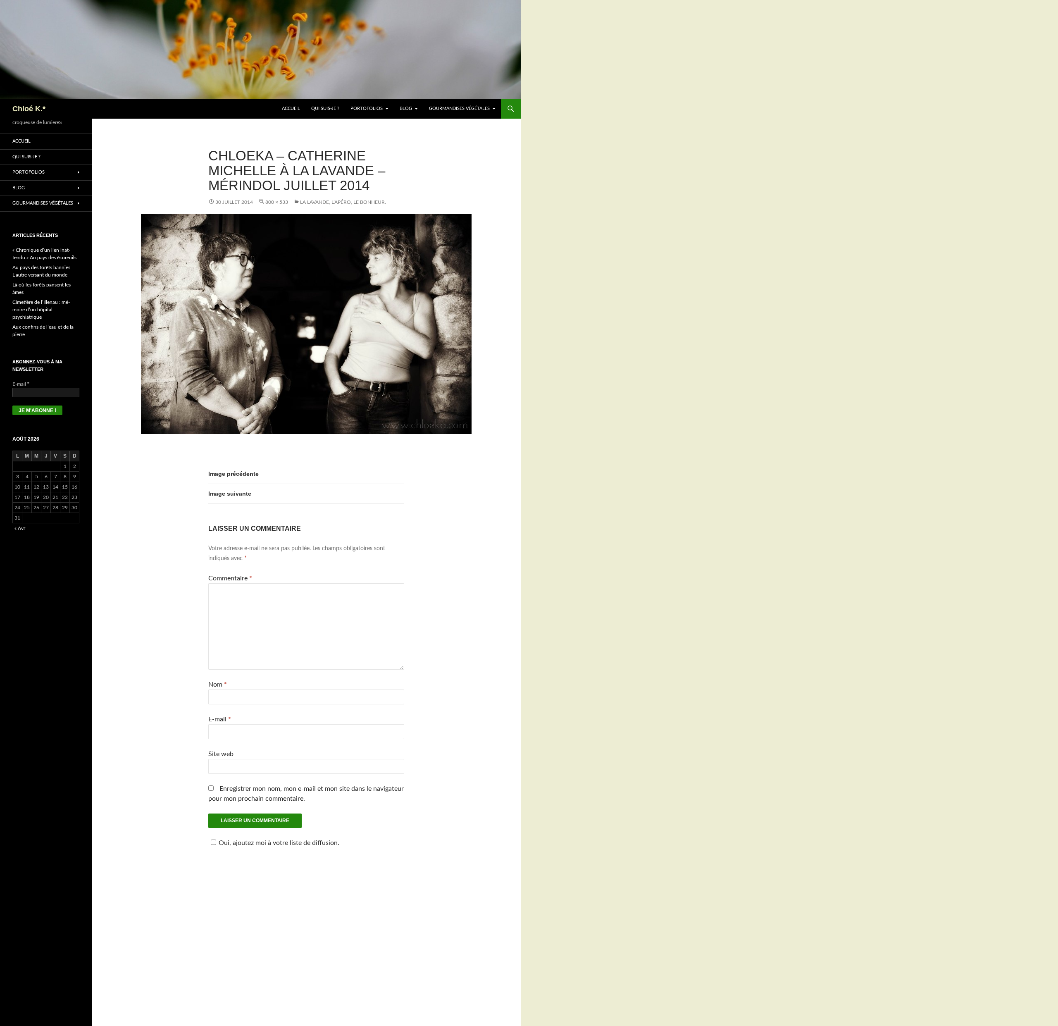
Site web (221, 754)
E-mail (219, 719)
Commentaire (230, 578)
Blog (406, 108)
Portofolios (366, 108)
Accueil (291, 108)
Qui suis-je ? (325, 108)
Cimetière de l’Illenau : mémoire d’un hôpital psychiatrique (41, 310)
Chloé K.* (28, 109)
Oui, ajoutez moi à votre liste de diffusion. (279, 843)
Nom (217, 684)
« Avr (19, 528)
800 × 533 (276, 202)
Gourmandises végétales (459, 108)
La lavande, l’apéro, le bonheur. (343, 202)
